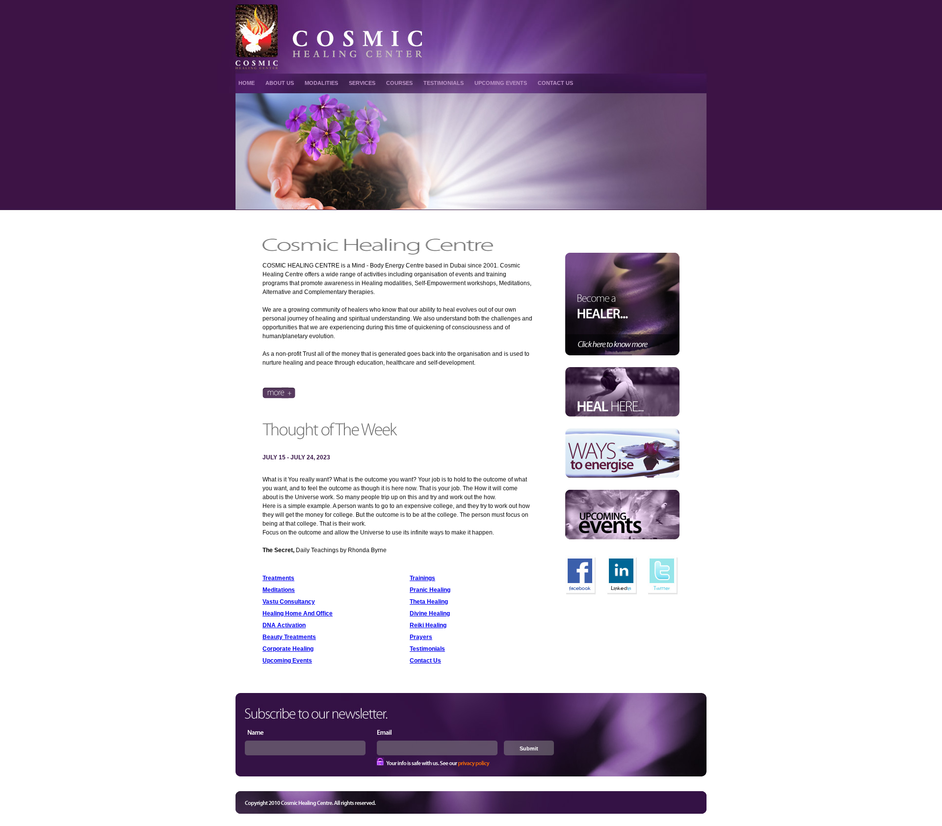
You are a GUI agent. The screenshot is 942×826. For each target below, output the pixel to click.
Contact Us (425, 660)
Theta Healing (429, 601)
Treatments (278, 578)
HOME (246, 83)
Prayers (421, 637)
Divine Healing (430, 613)
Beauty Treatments (289, 637)
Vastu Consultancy (288, 601)
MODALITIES (321, 83)
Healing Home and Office (297, 613)
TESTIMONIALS (443, 83)
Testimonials (427, 648)
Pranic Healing (430, 589)
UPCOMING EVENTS (500, 83)
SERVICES (362, 83)
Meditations (278, 589)
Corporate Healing (288, 648)
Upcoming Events (287, 660)
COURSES (399, 83)
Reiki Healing (428, 625)
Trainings (422, 578)
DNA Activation (284, 625)
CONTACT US (555, 83)
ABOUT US (279, 83)
